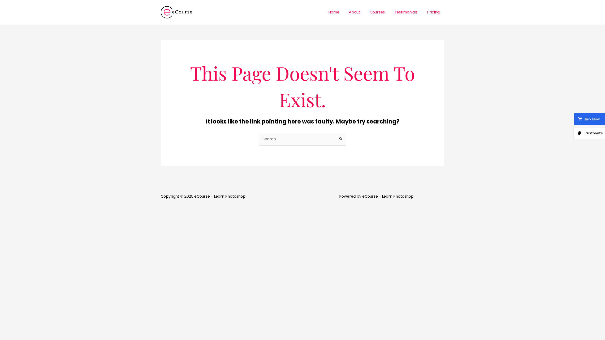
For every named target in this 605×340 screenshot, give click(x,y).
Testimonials (406, 12)
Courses (377, 12)
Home (333, 12)
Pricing (433, 12)
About (354, 12)
